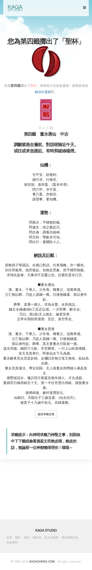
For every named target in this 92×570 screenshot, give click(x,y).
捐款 (27, 537)
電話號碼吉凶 (69, 537)
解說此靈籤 (43, 92)
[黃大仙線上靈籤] (14, 8)
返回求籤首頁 (46, 414)
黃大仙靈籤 (51, 537)
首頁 (9, 537)
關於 (18, 537)
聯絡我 (37, 537)
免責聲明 (12, 542)
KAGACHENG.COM (42, 561)
